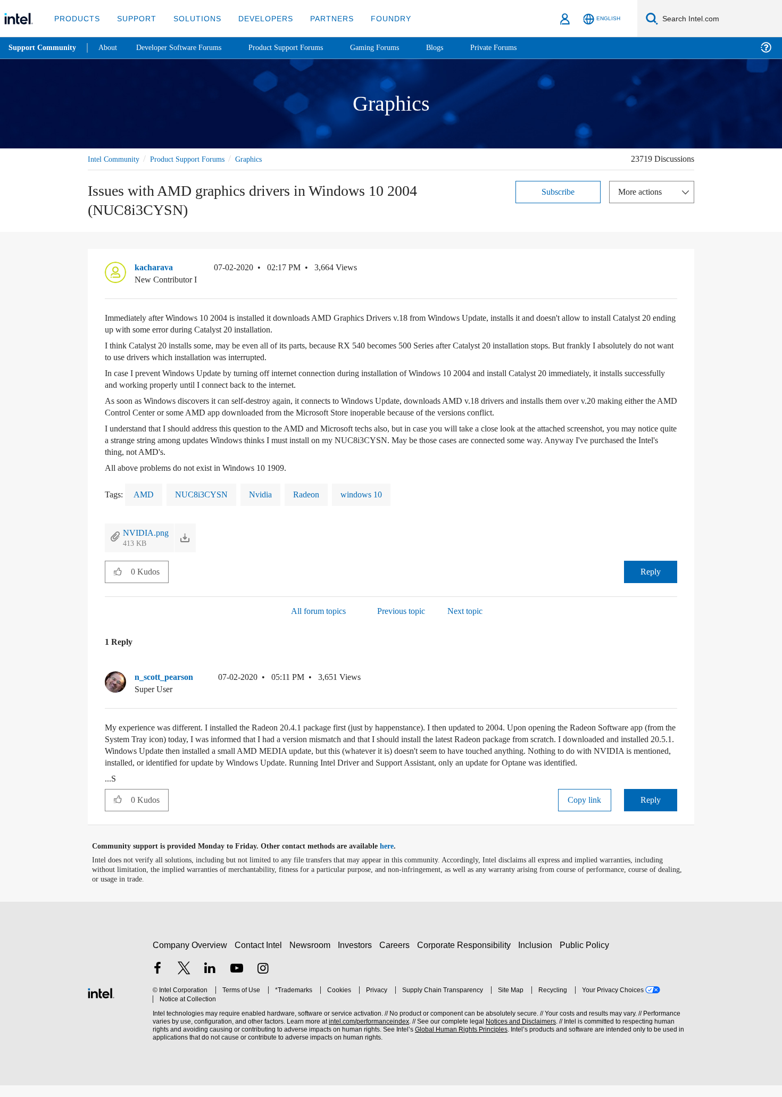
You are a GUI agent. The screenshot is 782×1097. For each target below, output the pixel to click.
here (396, 858)
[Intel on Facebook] (157, 982)
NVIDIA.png (144, 533)
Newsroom (312, 957)
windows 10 (366, 494)
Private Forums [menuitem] (517, 47)
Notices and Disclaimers (517, 1033)
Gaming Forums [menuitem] (394, 47)
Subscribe (558, 191)
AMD (144, 494)
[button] (673, 270)
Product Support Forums (196, 158)
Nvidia (259, 494)
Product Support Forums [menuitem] (301, 47)
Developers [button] (258, 18)
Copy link (584, 811)
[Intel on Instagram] (263, 982)
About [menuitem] (111, 47)
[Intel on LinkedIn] (210, 982)
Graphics (263, 158)
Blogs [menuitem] (455, 47)
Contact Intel (259, 957)
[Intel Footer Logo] (101, 1004)
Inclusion (537, 957)
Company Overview (190, 957)
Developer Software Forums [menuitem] (187, 47)
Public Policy (586, 957)
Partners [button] (321, 18)
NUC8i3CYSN (200, 494)
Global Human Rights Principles (458, 1041)
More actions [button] (642, 191)
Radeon (306, 494)
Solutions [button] (192, 18)
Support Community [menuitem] (43, 48)
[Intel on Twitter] (184, 982)
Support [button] (134, 18)
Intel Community (115, 158)
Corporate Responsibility (466, 957)
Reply (650, 572)
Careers (396, 957)
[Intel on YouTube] (237, 982)
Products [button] (76, 18)
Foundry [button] (378, 18)
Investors (357, 957)
